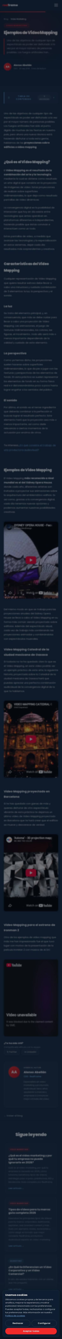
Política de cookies (15, 1315)
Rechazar (18, 1323)
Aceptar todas (31, 1331)
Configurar (44, 1323)
